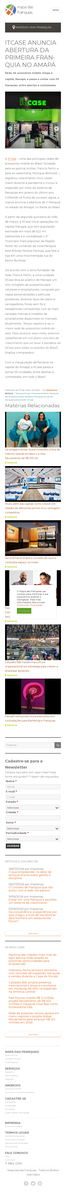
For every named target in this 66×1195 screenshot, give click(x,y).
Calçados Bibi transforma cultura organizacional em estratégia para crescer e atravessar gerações (31, 666)
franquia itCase (23, 393)
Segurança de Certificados (16, 1143)
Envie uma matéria (13, 1126)
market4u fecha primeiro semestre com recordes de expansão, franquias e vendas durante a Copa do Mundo (34, 973)
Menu (56, 10)
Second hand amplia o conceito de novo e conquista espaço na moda (30, 560)
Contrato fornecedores (15, 1136)
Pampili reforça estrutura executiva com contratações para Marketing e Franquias (30, 718)
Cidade (12, 812)
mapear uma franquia (33, 27)
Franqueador (10, 1105)
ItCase (12, 158)
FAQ (7, 1156)
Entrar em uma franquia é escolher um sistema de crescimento (33, 901)
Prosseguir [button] (24, 610)
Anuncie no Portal (13, 1089)
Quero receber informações (17, 1112)
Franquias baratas (40, 393)
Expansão (9, 1079)
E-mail (11, 791)
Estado (12, 801)
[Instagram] (40, 1183)
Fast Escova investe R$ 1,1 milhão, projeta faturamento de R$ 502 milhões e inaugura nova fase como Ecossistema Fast (33, 1002)
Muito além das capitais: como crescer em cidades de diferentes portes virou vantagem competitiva (32, 508)
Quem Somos (11, 1055)
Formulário (10, 1160)
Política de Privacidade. (30, 605)
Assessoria (9, 1072)
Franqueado (10, 1102)
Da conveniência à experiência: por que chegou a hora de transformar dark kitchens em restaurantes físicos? (33, 916)
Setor (11, 822)
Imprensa (52, 390)
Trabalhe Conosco (13, 1059)
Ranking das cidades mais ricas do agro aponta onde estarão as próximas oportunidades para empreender (32, 959)
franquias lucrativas (43, 396)
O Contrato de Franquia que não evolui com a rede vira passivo (31, 889)
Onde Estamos (11, 1062)
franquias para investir (15, 400)
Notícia (9, 393)
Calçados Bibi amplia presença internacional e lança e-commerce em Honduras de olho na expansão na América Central (33, 987)
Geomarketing (11, 1075)
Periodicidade (17, 833)
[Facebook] (26, 1183)
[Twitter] (33, 1183)
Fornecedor (10, 1109)
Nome (11, 781)
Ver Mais (33, 933)
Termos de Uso (11, 1146)
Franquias (11, 463)
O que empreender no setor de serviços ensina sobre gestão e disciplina (30, 875)
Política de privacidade (15, 1139)
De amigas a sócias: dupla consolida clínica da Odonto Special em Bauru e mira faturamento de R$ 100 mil (32, 454)
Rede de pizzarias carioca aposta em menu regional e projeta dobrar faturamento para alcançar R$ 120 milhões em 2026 (34, 1018)
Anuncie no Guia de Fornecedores (19, 1092)
